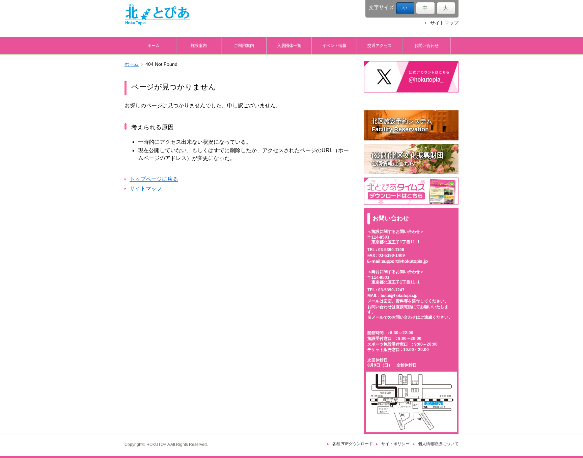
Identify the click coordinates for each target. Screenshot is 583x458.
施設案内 (199, 45)
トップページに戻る (154, 179)
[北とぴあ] (157, 14)
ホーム (153, 45)
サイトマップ (444, 23)
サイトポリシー (395, 443)
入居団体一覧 (289, 45)
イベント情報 (334, 45)
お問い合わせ (426, 45)
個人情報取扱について (438, 443)
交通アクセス (379, 45)
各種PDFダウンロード (352, 443)
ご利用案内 (244, 45)
